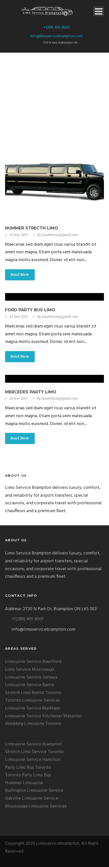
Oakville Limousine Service (31, 798)
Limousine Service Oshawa (31, 677)
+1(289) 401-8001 (28, 619)
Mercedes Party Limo (30, 392)
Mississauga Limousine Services (35, 806)
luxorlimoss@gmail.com (60, 235)
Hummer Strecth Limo (31, 228)
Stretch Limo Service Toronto (34, 752)
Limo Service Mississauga (29, 669)
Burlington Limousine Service (34, 790)
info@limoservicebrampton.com (56, 36)
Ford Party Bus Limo (30, 309)
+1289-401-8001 (56, 28)
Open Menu (98, 11)
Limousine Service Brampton (33, 744)
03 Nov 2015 (18, 235)
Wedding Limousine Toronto (33, 723)
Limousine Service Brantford (33, 661)
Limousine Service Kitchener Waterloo (43, 716)
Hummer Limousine (24, 783)
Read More (20, 275)
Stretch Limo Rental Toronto (33, 693)
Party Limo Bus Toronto (28, 767)
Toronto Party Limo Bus (28, 775)
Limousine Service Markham (32, 708)
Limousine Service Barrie (29, 685)
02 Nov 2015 (18, 398)
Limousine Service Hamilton (32, 759)
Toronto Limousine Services (32, 700)
